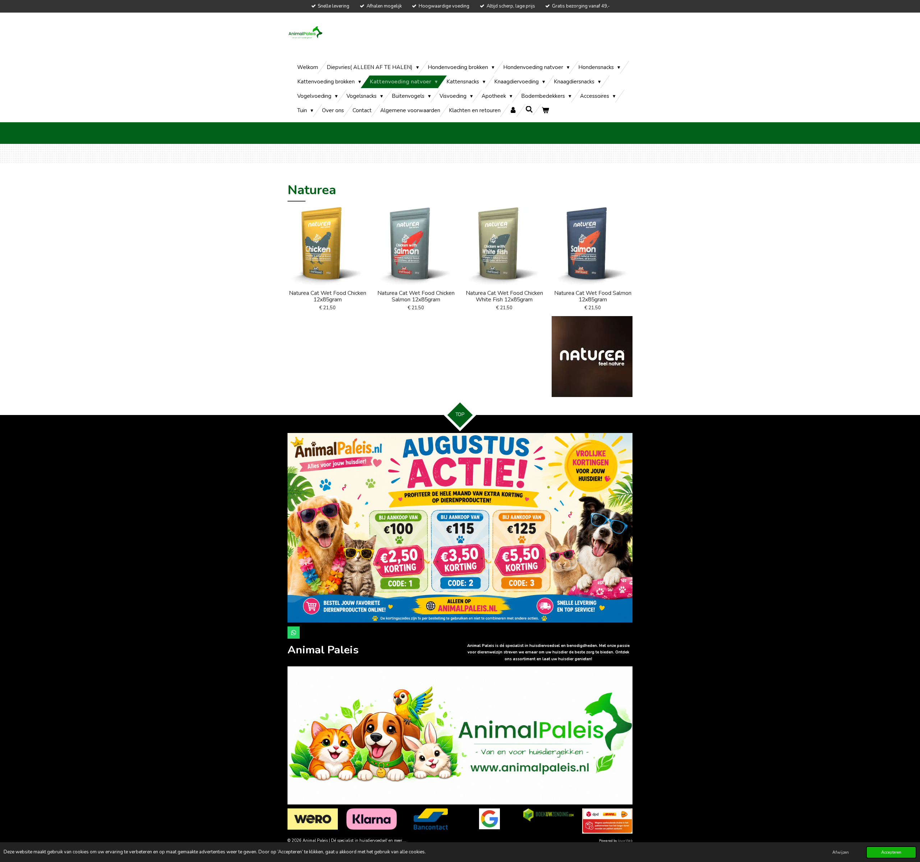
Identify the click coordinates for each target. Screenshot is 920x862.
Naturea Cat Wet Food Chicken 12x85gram (327, 296)
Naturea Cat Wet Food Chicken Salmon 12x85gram (416, 296)
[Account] (513, 110)
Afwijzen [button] (840, 852)
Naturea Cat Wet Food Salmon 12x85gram (592, 296)
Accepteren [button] (891, 852)
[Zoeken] (529, 109)
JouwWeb (625, 841)
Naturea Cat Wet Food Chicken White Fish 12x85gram (504, 296)
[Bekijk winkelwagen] (545, 110)
